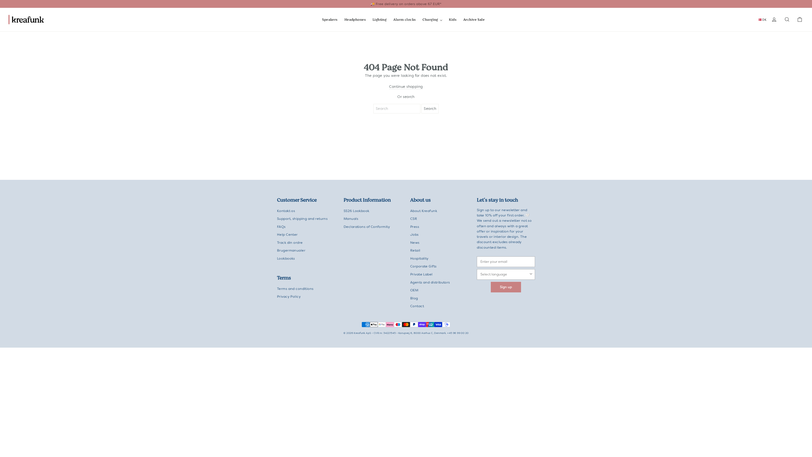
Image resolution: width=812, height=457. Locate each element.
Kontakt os (286, 211)
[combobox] (504, 274)
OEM (414, 290)
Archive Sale (474, 19)
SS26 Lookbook (356, 211)
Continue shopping (406, 86)
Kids (453, 19)
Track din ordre (290, 242)
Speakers (329, 19)
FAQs (281, 226)
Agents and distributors (430, 282)
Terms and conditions (295, 288)
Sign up (506, 287)
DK (764, 20)
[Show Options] (531, 274)
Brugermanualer (291, 250)
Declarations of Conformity (367, 226)
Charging (430, 19)
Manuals (351, 218)
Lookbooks (286, 258)
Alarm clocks (404, 19)
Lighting (380, 19)
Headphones (355, 19)
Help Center (287, 234)
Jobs (414, 234)
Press (414, 226)
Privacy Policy (289, 296)
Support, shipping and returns (302, 218)
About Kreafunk (423, 211)
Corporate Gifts (423, 266)
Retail (415, 250)
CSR (413, 218)
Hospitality (419, 258)
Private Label (421, 274)
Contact (417, 306)
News (415, 242)
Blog (414, 298)
